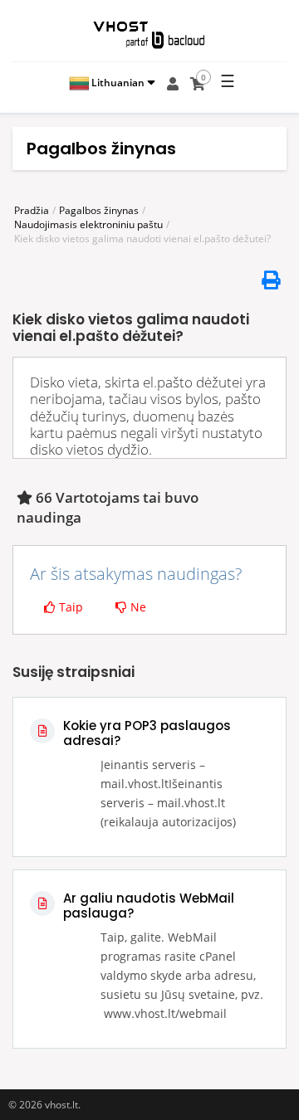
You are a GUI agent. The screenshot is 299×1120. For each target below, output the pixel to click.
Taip (69, 607)
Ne (136, 607)
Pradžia (31, 210)
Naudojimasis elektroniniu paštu (88, 224)
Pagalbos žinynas (99, 210)
